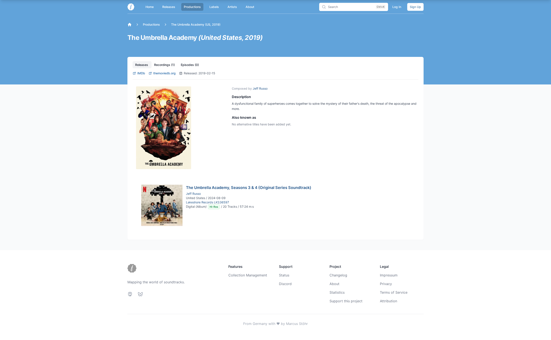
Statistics (337, 292)
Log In (396, 7)
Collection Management (247, 275)
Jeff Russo (260, 88)
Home (149, 7)
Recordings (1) (165, 65)
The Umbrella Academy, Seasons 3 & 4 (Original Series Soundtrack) (248, 187)
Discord (285, 284)
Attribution (388, 301)
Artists (232, 7)
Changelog (338, 275)
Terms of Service (393, 292)
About (250, 7)
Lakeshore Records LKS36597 (207, 202)
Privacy (386, 284)
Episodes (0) (190, 65)
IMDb (141, 73)
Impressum (389, 275)
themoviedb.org (164, 73)
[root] (129, 24)
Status (284, 275)
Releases (168, 7)
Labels (214, 7)
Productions (192, 7)
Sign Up (415, 7)
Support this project (346, 301)
